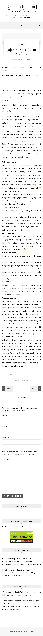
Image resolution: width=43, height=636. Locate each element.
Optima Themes (28, 632)
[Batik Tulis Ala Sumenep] (35, 388)
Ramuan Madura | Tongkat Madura (22, 9)
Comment (7, 459)
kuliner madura (10, 374)
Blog (21, 44)
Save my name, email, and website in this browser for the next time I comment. (19, 453)
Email (5, 426)
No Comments (21, 380)
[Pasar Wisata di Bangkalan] (7, 388)
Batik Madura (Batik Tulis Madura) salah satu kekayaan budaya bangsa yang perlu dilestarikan (21, 595)
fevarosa (29, 59)
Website (5, 437)
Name (5, 415)
